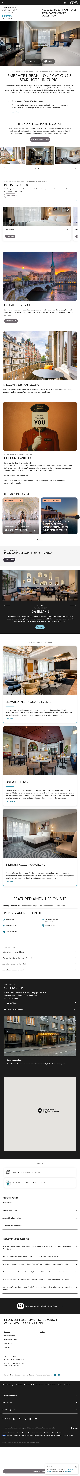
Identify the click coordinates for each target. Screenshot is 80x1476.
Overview (7, 1332)
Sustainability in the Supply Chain (43, 1435)
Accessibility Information (11, 1218)
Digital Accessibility (26, 1435)
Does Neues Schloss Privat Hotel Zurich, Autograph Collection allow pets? (30, 1257)
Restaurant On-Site (51, 919)
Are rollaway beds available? (13, 970)
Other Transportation (15, 1009)
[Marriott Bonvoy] (73, 2)
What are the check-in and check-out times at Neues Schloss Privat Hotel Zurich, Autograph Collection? (36, 1247)
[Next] (73, 168)
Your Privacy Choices (12, 1435)
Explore (40, 627)
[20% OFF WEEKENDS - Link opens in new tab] (20, 515)
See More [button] (66, 92)
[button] (65, 2)
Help (3, 1438)
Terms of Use (27, 1432)
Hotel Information (8, 1203)
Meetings (7, 1347)
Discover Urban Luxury (40, 139)
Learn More (15, 112)
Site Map (58, 1435)
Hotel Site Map (67, 1435)
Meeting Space (50, 925)
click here (68, 1471)
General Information (9, 1210)
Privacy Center (56, 1432)
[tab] (11, 906)
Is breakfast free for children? (13, 952)
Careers (19, 1432)
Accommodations (10, 1336)
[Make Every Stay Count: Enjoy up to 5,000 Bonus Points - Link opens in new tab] (59, 515)
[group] (40, 602)
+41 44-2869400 (13, 999)
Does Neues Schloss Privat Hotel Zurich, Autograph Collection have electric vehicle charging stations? (37, 1288)
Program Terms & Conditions (42, 1432)
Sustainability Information (12, 1226)
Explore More (11, 321)
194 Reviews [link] (9, 18)
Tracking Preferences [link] (8, 1432)
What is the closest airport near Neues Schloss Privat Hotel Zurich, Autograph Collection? (35, 1280)
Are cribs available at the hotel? (14, 964)
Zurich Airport (12, 1003)
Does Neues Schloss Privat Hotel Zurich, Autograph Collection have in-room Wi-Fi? (33, 1272)
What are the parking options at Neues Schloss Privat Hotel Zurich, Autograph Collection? (35, 1264)
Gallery (42, 1332)
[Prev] (6, 168)
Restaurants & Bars (10, 1339)
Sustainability (10, 919)
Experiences (8, 1343)
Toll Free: (14, 1363)
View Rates (10, 236)
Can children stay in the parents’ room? (17, 958)
